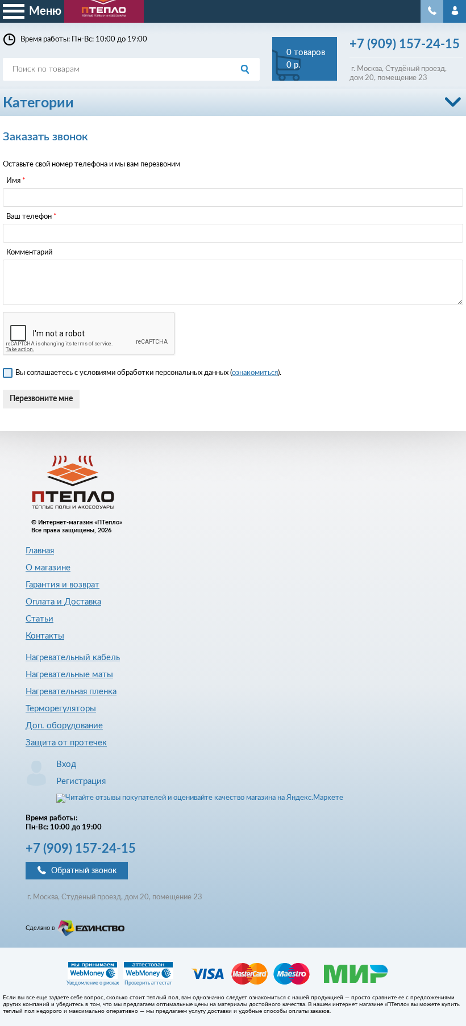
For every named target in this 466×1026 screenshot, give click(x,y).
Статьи (39, 619)
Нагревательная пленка (71, 691)
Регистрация (81, 781)
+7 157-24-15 (81, 849)
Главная (40, 551)
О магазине (48, 568)
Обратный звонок (83, 871)
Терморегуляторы (61, 708)
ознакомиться (255, 373)
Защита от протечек (66, 743)
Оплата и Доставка (63, 602)
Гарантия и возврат (62, 585)
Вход (66, 764)
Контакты (45, 636)
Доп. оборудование (64, 725)
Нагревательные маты (69, 674)
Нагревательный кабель (73, 657)
